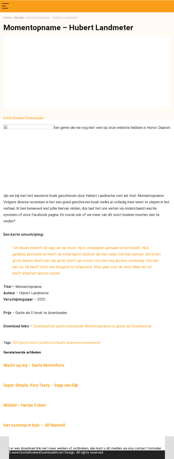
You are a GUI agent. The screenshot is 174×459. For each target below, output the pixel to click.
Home (7, 17)
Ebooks (19, 17)
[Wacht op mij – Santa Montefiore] (87, 357)
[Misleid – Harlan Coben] (87, 397)
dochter (88, 254)
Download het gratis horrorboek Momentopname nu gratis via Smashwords (92, 326)
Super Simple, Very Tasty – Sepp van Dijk (40, 385)
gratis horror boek (33, 343)
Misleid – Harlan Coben (24, 405)
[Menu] (5, 6)
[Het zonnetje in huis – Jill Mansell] (87, 417)
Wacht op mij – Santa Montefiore (33, 365)
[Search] (167, 6)
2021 (16, 343)
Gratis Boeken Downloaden (24, 118)
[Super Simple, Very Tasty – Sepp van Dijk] (87, 377)
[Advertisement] (87, 74)
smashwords (90, 343)
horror (51, 343)
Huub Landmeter (68, 343)
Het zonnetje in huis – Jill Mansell (34, 425)
